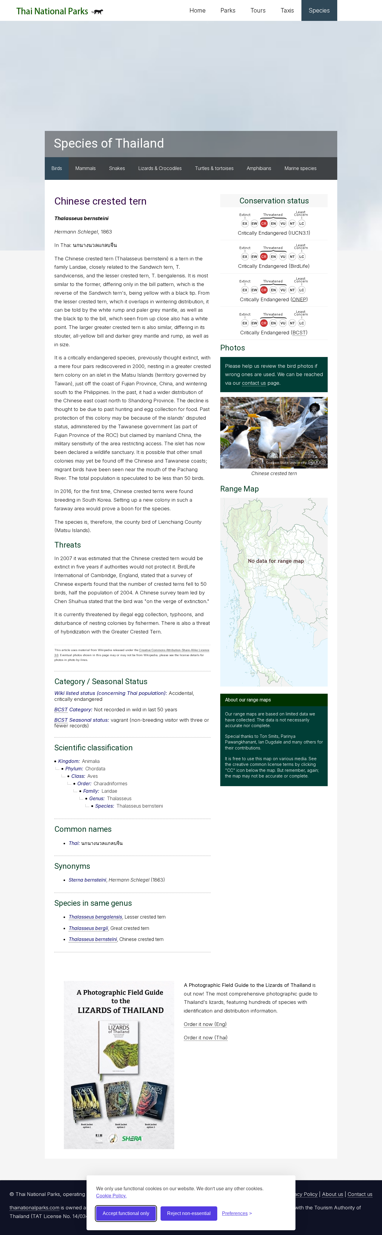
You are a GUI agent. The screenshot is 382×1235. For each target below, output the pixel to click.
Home (198, 10)
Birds (56, 168)
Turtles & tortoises (214, 168)
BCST (61, 709)
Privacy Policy (302, 1194)
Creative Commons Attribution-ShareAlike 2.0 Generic (317, 462)
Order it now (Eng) (205, 1024)
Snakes (117, 168)
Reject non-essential (189, 1213)
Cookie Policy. (111, 1195)
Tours (258, 10)
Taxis (287, 10)
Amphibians (259, 168)
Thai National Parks (59, 13)
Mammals (85, 168)
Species (319, 10)
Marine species (300, 168)
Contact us (360, 1194)
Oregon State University (286, 462)
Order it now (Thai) (206, 1038)
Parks (228, 10)
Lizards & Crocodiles (160, 168)
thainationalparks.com (34, 1208)
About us (332, 1194)
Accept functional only (126, 1213)
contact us (254, 383)
